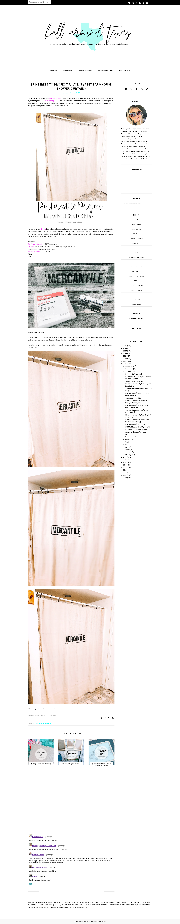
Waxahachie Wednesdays (136, 309)
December (129, 366)
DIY (34, 723)
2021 (124, 356)
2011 (124, 473)
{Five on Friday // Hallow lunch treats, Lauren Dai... (136, 406)
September (129, 437)
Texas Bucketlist (136, 285)
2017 (124, 457)
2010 (124, 475)
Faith (136, 248)
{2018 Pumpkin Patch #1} (134, 381)
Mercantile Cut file (34, 252)
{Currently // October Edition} (136, 430)
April (126, 447)
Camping (136, 234)
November (129, 369)
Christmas (136, 243)
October (128, 371)
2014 (124, 465)
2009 (125, 478)
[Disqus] (71, 802)
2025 (136, 220)
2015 (124, 462)
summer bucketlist (136, 318)
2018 (124, 364)
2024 (125, 348)
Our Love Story (136, 267)
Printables (136, 271)
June (126, 444)
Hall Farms (136, 262)
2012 (124, 470)
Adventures (136, 224)
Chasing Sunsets (136, 238)
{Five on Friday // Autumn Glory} (137, 424)
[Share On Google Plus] (109, 718)
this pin (43, 229)
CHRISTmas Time (136, 229)
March (127, 450)
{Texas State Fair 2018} (133, 398)
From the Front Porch (136, 257)
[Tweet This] (101, 718)
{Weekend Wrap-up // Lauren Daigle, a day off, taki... (136, 402)
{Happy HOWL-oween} (133, 374)
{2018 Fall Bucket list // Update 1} (137, 427)
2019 (124, 361)
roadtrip (136, 314)
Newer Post (34, 890)
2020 (125, 359)
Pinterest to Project (56, 98)
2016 (124, 460)
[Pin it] (112, 718)
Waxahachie (136, 304)
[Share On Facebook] (105, 718)
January (128, 455)
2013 (124, 468)
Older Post (108, 890)
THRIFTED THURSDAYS (136, 276)
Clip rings (31, 247)
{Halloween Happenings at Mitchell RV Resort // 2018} (138, 377)
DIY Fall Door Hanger (48, 101)
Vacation (136, 299)
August (127, 439)
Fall (136, 252)
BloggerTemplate (102, 921)
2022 (125, 354)
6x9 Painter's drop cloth (36, 244)
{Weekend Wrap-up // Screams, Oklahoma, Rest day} (137, 421)
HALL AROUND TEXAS (84, 921)
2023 (125, 351)
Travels (136, 295)
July (126, 442)
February (128, 452)
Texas (136, 281)
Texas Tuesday (136, 290)
